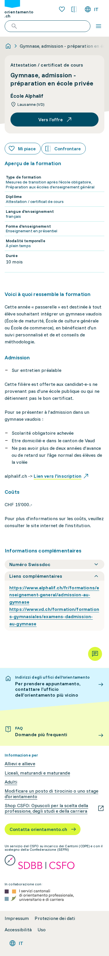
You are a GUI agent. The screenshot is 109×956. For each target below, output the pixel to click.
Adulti (11, 782)
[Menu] (98, 26)
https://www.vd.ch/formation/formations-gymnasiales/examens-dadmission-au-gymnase (54, 616)
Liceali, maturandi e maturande (37, 773)
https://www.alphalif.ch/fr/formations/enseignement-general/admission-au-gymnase (54, 595)
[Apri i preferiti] (62, 9)
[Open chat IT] (95, 654)
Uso (41, 929)
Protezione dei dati (55, 918)
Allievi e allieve (20, 763)
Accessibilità (18, 929)
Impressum (17, 918)
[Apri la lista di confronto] (74, 9)
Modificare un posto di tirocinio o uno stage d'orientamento (51, 793)
